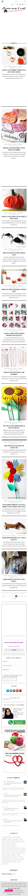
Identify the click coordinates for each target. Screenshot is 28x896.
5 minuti (13, 837)
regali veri (16, 857)
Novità (5, 442)
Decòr (5, 66)
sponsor (4, 861)
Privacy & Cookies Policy (14, 888)
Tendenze (20, 66)
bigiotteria (4, 839)
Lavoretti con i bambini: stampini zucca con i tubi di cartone (14, 71)
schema (8, 859)
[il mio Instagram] (14, 691)
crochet (22, 841)
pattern (8, 854)
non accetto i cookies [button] (19, 890)
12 (24, 596)
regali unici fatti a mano (7, 857)
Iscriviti (14, 650)
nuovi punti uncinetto (20, 852)
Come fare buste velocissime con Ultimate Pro (14, 447)
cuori (8, 843)
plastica (13, 854)
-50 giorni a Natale (6, 837)
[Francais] (19, 699)
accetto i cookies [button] (9, 890)
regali (18, 854)
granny (9, 850)
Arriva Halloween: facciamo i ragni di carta (14, 254)
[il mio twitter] (10, 691)
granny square (16, 850)
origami (3, 854)
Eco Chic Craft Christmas (7, 848)
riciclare (21, 857)
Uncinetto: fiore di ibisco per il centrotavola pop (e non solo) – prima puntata (13, 795)
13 (13, 598)
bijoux (9, 839)
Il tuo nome (5, 661)
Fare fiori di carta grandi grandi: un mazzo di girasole (14, 427)
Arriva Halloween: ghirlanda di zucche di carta (14, 290)
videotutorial (5, 863)
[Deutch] (14, 699)
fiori (19, 848)
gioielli (23, 848)
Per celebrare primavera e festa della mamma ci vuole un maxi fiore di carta (13, 506)
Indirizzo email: (6, 669)
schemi (12, 859)
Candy (21, 839)
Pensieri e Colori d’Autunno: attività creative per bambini (14, 149)
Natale (12, 852)
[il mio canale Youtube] (17, 691)
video (19, 861)
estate (15, 848)
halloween (22, 850)
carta (3, 841)
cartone (7, 841)
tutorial (9, 861)
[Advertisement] (14, 28)
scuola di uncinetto (20, 859)
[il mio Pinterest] (20, 691)
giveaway (4, 850)
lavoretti (7, 852)
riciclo (3, 859)
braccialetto (15, 839)
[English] (11, 699)
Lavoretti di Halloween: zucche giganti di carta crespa (14, 217)
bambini (18, 837)
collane (17, 841)
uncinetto (14, 861)
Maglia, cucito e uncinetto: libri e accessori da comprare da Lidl (13, 821)
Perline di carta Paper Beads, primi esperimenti (14, 373)
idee (3, 852)
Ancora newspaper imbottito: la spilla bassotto (14, 539)
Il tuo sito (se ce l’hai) (7, 665)
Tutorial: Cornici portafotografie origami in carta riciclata (14, 334)
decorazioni (12, 843)
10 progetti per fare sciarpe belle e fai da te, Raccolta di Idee (13, 783)
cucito (3, 843)
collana (12, 841)
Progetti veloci (12, 66)
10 (18, 596)
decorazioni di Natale (6, 846)
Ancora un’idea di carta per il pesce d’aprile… (14, 580)
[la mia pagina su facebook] (7, 691)
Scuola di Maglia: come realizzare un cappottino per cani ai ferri (11, 809)
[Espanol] (16, 699)
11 (21, 596)
